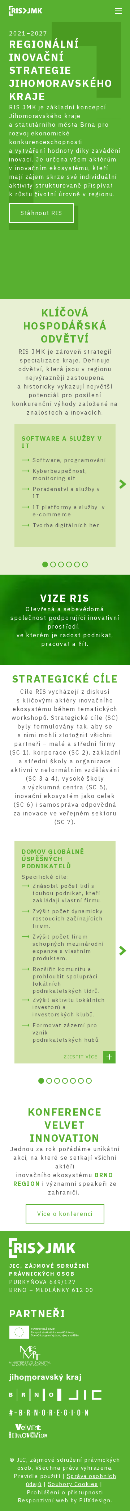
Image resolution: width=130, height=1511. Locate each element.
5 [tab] (77, 564)
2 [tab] (53, 564)
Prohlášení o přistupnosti (65, 1492)
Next (123, 484)
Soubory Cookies (73, 1484)
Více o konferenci (65, 1213)
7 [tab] (89, 1081)
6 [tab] (85, 564)
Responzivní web (43, 1500)
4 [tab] (69, 564)
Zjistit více (81, 1057)
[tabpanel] (65, 485)
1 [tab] (45, 564)
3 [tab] (61, 564)
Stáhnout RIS (41, 213)
